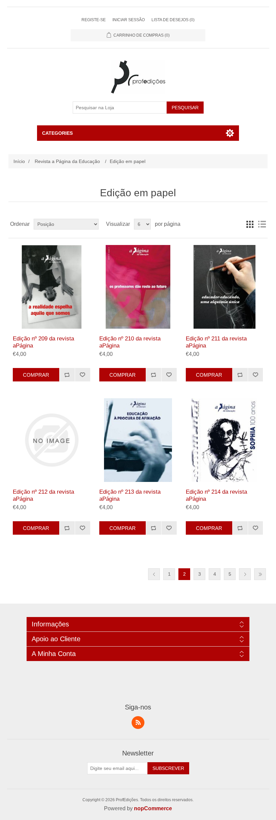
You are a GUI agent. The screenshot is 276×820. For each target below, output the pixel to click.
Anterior (154, 574)
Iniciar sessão (128, 19)
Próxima (245, 574)
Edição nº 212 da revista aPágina (43, 495)
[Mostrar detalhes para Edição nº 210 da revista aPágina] (138, 287)
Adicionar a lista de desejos (82, 374)
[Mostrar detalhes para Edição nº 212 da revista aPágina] (51, 440)
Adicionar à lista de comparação (67, 374)
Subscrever (168, 768)
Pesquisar (185, 107)
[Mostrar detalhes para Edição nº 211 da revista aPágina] (224, 287)
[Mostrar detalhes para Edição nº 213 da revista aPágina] (138, 440)
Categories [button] (57, 133)
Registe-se (93, 19)
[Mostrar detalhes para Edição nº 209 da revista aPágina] (51, 287)
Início (19, 161)
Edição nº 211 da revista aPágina (216, 341)
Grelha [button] (250, 224)
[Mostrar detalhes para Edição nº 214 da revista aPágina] (224, 440)
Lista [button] (262, 224)
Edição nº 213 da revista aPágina (130, 495)
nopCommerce (153, 808)
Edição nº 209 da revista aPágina (43, 341)
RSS (138, 722)
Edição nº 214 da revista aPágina (216, 495)
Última (260, 574)
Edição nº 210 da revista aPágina (130, 341)
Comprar (36, 375)
